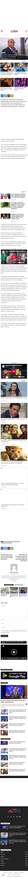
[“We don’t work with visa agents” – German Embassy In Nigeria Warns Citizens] (4, 725)
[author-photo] (14, 567)
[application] (14, 652)
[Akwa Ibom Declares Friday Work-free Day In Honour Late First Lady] (23, 590)
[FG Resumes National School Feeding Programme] (5, 590)
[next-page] (15, 599)
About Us (5, 872)
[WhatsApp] (12, 95)
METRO (2, 856)
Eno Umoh (18, 541)
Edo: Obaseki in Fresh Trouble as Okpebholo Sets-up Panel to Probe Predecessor (7, 557)
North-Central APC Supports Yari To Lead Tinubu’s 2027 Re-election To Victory (17, 711)
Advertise (16, 872)
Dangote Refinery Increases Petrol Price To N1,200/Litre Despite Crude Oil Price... (17, 718)
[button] (14, 652)
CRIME (2, 861)
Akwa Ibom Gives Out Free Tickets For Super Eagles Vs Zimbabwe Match (14, 595)
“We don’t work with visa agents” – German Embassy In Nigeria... (17, 724)
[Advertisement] (14, 15)
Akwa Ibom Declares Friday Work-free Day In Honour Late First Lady (23, 595)
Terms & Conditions (16, 874)
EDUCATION (6, 34)
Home (2, 34)
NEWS (2, 852)
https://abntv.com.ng (14, 574)
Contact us (11, 872)
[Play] (2, 658)
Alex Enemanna (5, 58)
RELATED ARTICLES (8, 584)
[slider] (12, 658)
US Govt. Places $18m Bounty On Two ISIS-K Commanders (13, 701)
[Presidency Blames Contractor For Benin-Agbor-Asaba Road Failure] (4, 732)
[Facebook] (2, 95)
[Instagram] (11, 816)
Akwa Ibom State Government (9, 541)
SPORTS (3, 863)
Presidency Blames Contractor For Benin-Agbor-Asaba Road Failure (17, 731)
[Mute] (23, 658)
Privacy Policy (21, 872)
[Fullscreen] (25, 658)
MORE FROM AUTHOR (19, 584)
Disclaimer (9, 874)
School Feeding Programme (6, 542)
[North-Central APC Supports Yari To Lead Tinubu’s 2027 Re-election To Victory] (4, 712)
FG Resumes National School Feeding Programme (5, 595)
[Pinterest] (8, 95)
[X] (5, 95)
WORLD (2, 865)
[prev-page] (13, 599)
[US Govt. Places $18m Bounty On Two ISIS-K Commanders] (14, 692)
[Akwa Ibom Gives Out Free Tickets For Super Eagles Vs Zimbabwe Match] (14, 590)
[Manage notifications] (3, 875)
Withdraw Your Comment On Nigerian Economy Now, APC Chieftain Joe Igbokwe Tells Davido (21, 557)
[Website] (17, 816)
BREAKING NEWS (5, 858)
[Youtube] (20, 816)
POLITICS (3, 854)
